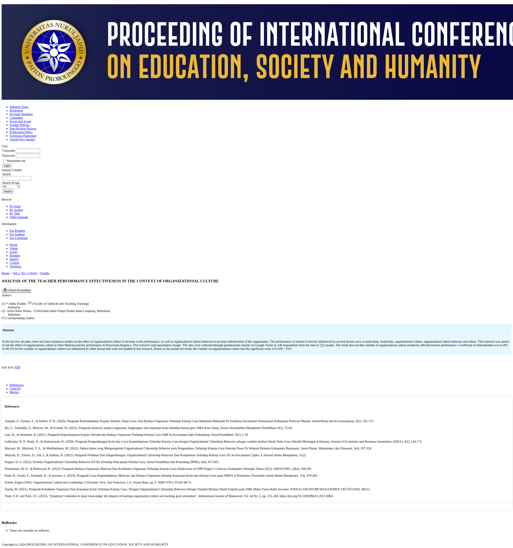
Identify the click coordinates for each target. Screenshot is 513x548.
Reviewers (16, 110)
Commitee (16, 117)
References (17, 385)
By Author (16, 210)
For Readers (17, 230)
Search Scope (10, 183)
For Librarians (19, 238)
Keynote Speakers (21, 114)
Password (8, 155)
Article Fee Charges (22, 139)
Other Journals (19, 217)
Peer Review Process (23, 128)
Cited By (15, 388)
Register (15, 255)
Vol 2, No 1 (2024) (25, 273)
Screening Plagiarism (23, 135)
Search (14, 259)
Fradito (44, 273)
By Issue (15, 206)
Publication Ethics (21, 132)
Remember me (16, 160)
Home (13, 244)
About (14, 248)
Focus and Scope (20, 121)
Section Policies (20, 125)
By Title (15, 213)
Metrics (14, 392)
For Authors (17, 234)
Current (14, 262)
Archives (15, 266)
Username (8, 150)
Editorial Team (19, 107)
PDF (18, 367)
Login (13, 252)
